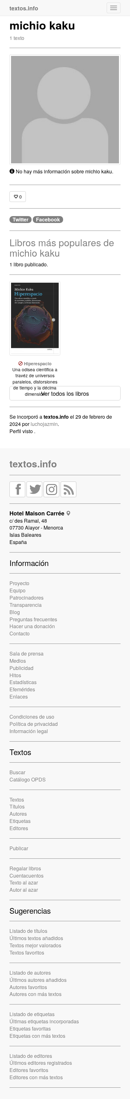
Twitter (20, 219)
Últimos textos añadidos (36, 938)
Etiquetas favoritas (30, 1028)
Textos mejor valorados (35, 945)
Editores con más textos (36, 1077)
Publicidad (21, 668)
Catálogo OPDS (27, 779)
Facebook (48, 219)
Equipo (17, 590)
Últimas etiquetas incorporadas (44, 1021)
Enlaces (18, 696)
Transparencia (25, 604)
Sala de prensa (26, 653)
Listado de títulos (28, 930)
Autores (18, 813)
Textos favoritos (26, 952)
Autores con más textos (35, 994)
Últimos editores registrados (40, 1062)
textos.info (33, 463)
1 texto (16, 37)
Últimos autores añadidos (38, 979)
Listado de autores (30, 972)
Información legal (28, 731)
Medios (17, 660)
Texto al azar (23, 882)
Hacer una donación (32, 626)
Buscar (17, 772)
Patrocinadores (26, 597)
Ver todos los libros (65, 393)
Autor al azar (23, 889)
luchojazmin (44, 423)
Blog (14, 612)
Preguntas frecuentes (33, 619)
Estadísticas (23, 682)
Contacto (19, 633)
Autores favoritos (28, 987)
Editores (18, 828)
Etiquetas (20, 820)
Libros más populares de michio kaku (61, 247)
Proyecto (19, 583)
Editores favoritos (28, 1070)
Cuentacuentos (26, 875)
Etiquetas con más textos (37, 1035)
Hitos (15, 675)
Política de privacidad (33, 723)
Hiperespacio (37, 364)
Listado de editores (30, 1055)
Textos (16, 799)
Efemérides (22, 689)
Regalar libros (25, 868)
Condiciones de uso (31, 716)
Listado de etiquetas (32, 1014)
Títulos (17, 806)
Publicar (18, 848)
